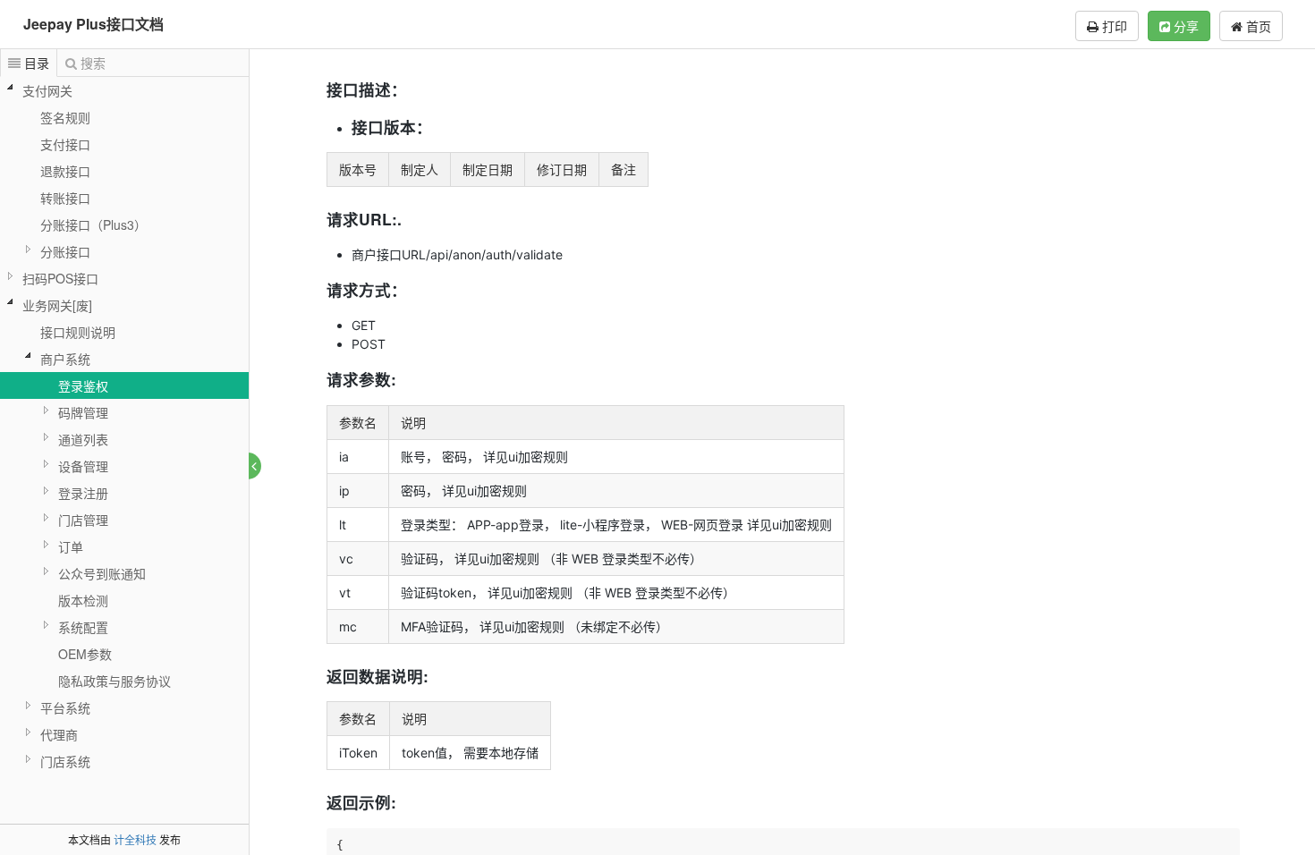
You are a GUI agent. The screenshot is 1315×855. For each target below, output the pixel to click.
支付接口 (65, 144)
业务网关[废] (57, 305)
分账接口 (65, 251)
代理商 (59, 734)
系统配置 (83, 627)
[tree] (124, 426)
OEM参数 (85, 654)
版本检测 (83, 600)
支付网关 (47, 90)
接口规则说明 (77, 332)
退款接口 (65, 171)
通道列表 (83, 439)
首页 (1257, 26)
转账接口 (65, 198)
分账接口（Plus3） (93, 224)
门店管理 (83, 520)
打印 (1113, 26)
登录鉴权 (83, 385)
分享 (1184, 26)
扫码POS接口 (60, 278)
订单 (70, 546)
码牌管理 (83, 412)
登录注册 (83, 493)
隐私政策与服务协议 (114, 681)
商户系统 (65, 359)
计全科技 (135, 839)
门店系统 (65, 761)
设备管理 (83, 466)
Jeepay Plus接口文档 (93, 23)
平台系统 (65, 707)
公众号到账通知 (102, 573)
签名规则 (65, 117)
